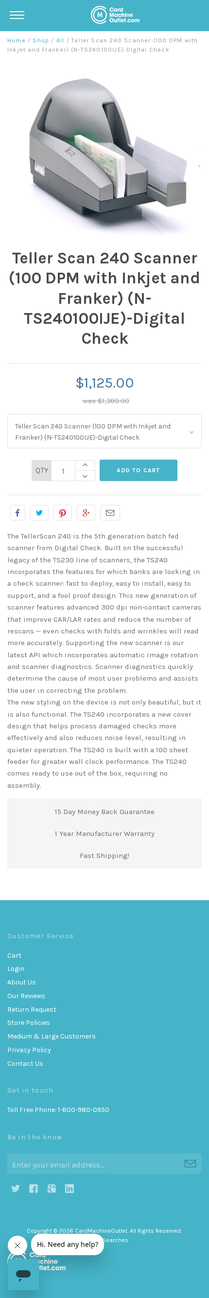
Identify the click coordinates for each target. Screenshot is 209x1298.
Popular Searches (104, 1240)
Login (15, 968)
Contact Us (25, 1063)
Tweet (39, 512)
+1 (86, 512)
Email (110, 512)
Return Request (31, 1009)
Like (17, 512)
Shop (41, 40)
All (60, 40)
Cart (14, 955)
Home (16, 40)
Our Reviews (26, 996)
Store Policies (28, 1023)
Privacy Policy (29, 1050)
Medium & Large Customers (51, 1036)
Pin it (62, 512)
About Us (21, 982)
